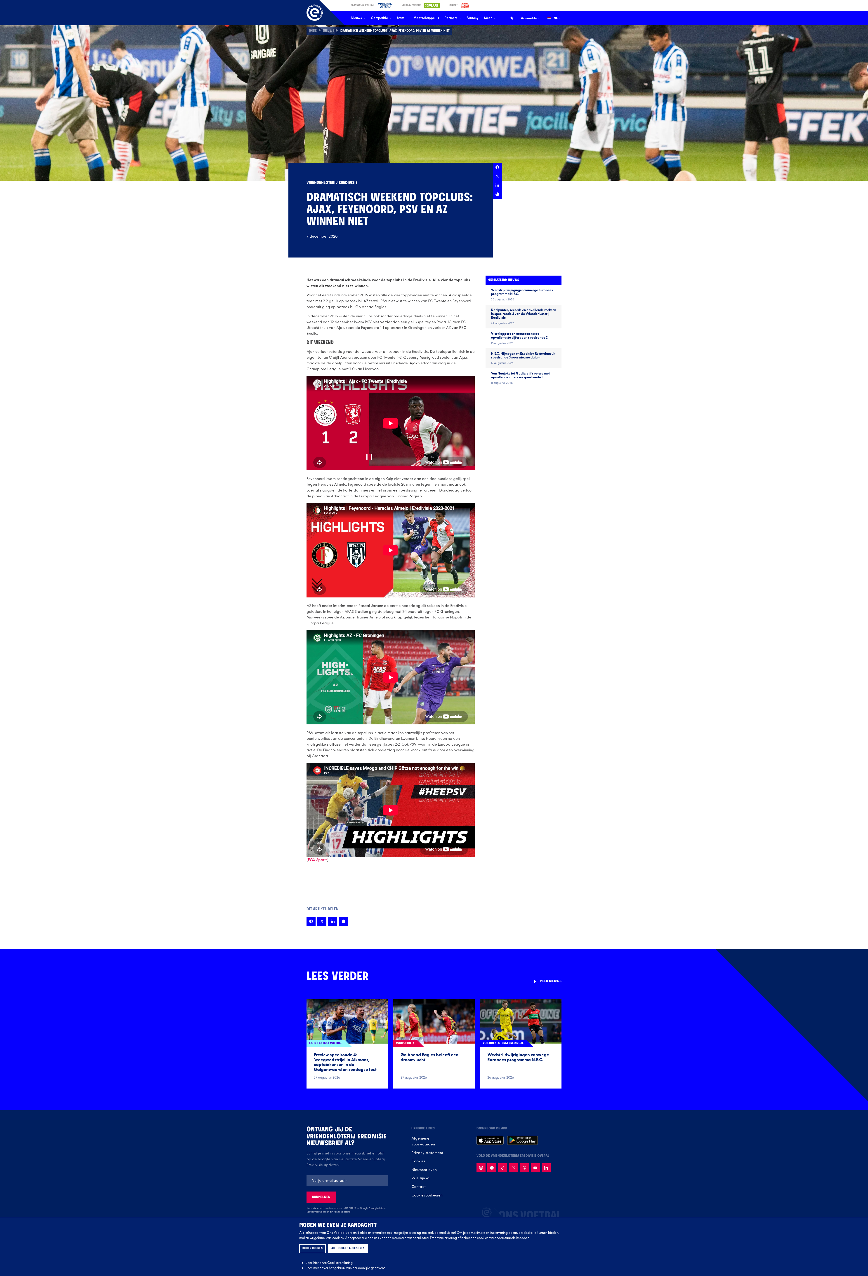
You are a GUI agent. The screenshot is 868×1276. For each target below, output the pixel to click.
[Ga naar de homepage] (315, 13)
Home (313, 30)
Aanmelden (321, 1197)
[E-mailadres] (347, 1180)
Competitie (379, 18)
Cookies (418, 1161)
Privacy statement (427, 1152)
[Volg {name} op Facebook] (491, 1167)
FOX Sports (317, 859)
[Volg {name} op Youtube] (535, 1167)
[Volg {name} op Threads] (524, 1167)
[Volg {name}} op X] (513, 1167)
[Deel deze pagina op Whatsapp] (497, 194)
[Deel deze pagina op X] (497, 176)
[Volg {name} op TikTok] (502, 1167)
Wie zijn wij (420, 1178)
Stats (400, 18)
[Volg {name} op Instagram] (481, 1167)
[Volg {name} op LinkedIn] (546, 1167)
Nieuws (356, 18)
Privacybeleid (375, 1208)
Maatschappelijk (426, 18)
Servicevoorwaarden (318, 1211)
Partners (451, 18)
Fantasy (473, 18)
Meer (488, 18)
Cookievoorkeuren (427, 1195)
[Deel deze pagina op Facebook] (497, 167)
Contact (418, 1186)
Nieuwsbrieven (424, 1169)
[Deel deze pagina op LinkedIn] (497, 185)
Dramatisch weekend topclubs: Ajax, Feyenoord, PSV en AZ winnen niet (395, 30)
